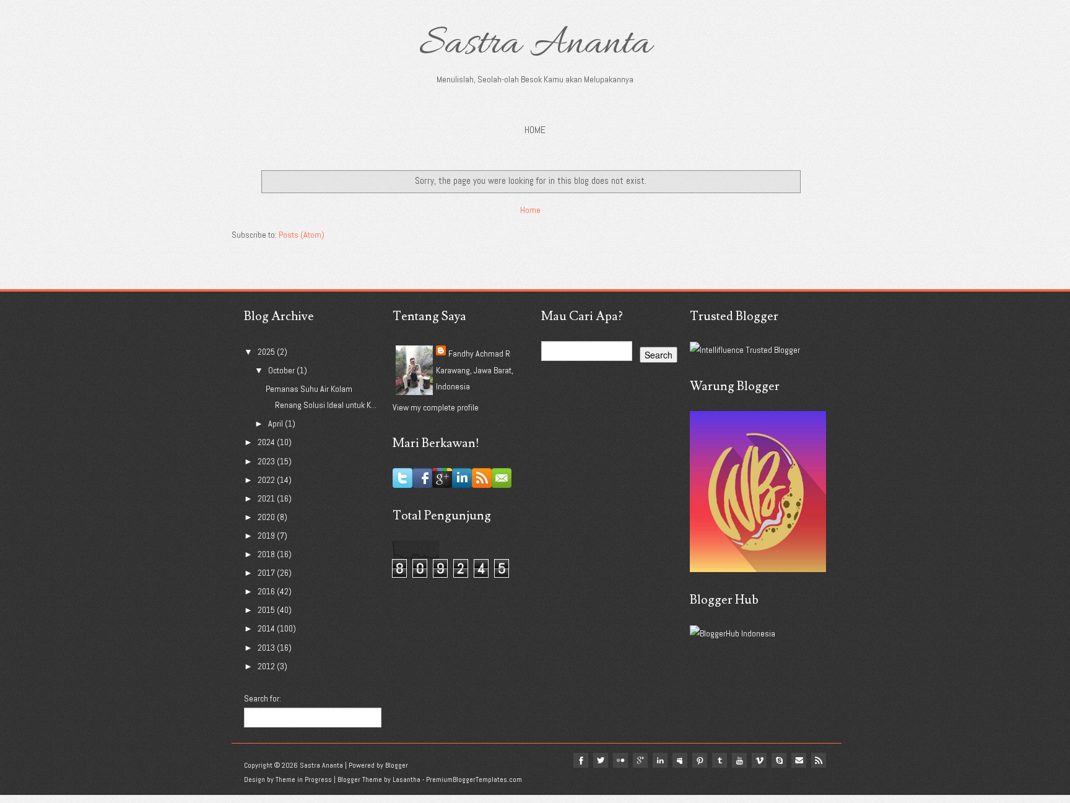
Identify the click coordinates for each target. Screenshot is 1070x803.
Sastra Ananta (535, 44)
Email (798, 760)
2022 (267, 479)
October (282, 370)
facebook (580, 760)
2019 (267, 535)
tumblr (719, 760)
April (276, 423)
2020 (267, 517)
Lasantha (406, 779)
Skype (779, 760)
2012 (267, 666)
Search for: (262, 698)
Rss (818, 760)
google (640, 760)
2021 (267, 498)
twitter (600, 760)
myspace (679, 760)
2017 (267, 572)
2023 (267, 461)
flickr (620, 760)
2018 (267, 554)
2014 (267, 628)
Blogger (396, 765)
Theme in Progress (304, 779)
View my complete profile (436, 407)
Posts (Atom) (301, 234)
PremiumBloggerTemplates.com (474, 779)
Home (535, 129)
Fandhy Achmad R (479, 353)
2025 (267, 351)
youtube (739, 760)
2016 (267, 591)
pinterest (699, 760)
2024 (267, 442)
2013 (267, 647)
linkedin (660, 760)
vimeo (759, 760)
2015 (267, 609)
